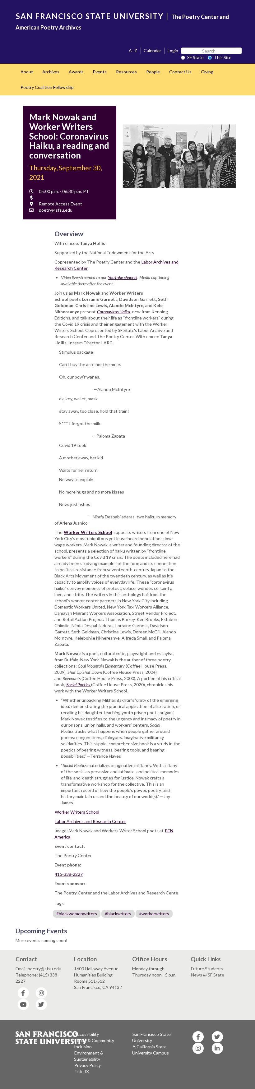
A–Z (133, 50)
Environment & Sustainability (88, 1056)
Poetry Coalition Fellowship (47, 87)
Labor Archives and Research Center (90, 821)
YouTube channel (122, 277)
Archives (50, 71)
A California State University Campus (150, 1049)
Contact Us (180, 71)
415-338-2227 (69, 874)
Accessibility (86, 1034)
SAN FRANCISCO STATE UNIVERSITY (90, 16)
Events (100, 71)
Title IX (81, 1071)
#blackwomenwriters (76, 913)
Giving (207, 71)
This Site (222, 57)
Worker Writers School (77, 812)
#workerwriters (154, 913)
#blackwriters (118, 913)
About (27, 71)
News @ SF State (207, 974)
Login (173, 50)
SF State (195, 57)
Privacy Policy (87, 1065)
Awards (76, 71)
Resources (126, 71)
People (153, 71)
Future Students (207, 968)
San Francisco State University (151, 1037)
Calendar (152, 50)
